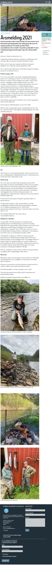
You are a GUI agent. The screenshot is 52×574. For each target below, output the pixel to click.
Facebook (6, 530)
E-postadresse (6, 549)
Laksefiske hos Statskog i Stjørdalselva (46, 52)
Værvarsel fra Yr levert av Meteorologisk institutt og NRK (12, 536)
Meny (46, 2)
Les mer (43, 45)
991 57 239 (8, 527)
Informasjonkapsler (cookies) (9, 556)
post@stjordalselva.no (13, 71)
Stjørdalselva (6, 2)
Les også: (45, 47)
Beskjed (27, 517)
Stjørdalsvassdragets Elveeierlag (13, 506)
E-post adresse (29, 513)
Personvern (5, 554)
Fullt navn (28, 508)
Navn (3, 545)
